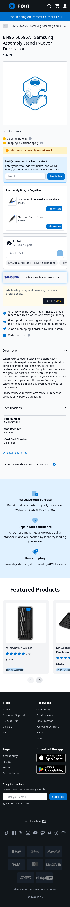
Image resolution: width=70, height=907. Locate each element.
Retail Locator (44, 721)
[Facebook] (14, 833)
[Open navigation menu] (4, 6)
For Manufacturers (47, 726)
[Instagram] (28, 833)
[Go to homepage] (21, 6)
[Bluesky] (49, 833)
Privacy (7, 761)
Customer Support (14, 715)
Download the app (49, 749)
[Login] (65, 6)
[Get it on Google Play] (51, 769)
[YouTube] (35, 833)
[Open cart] (57, 6)
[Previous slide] (30, 680)
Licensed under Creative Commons (35, 889)
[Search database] (49, 6)
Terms (6, 767)
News (39, 738)
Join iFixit (53, 300)
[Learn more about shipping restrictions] (30, 138)
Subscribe (58, 796)
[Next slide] (39, 680)
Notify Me (56, 176)
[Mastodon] (42, 833)
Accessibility (10, 756)
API (5, 732)
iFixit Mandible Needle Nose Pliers (38, 199)
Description (11, 350)
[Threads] (56, 833)
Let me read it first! (17, 803)
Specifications (12, 408)
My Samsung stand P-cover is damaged (32, 262)
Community (43, 709)
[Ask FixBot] (60, 253)
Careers (7, 726)
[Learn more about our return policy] (29, 335)
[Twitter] (21, 833)
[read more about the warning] (54, 464)
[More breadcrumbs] (5, 26)
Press (39, 732)
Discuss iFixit (10, 721)
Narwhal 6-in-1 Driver (31, 217)
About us (8, 709)
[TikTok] (6, 833)
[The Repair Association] (63, 833)
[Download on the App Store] (51, 758)
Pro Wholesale (44, 715)
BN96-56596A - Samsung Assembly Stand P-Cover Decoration (37, 26)
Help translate (32, 821)
